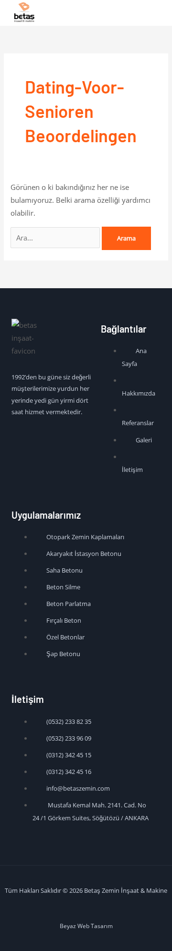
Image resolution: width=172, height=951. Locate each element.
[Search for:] (56, 237)
